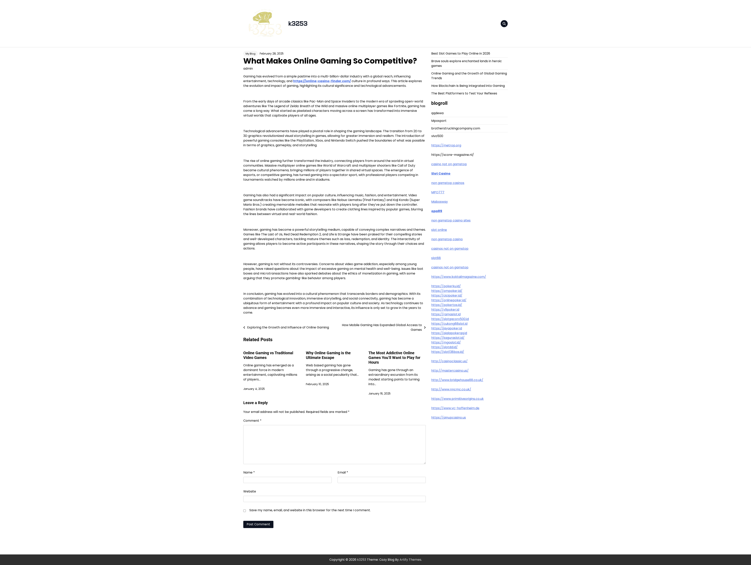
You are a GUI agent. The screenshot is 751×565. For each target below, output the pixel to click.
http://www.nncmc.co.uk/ (451, 389)
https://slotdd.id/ (444, 347)
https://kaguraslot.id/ (447, 337)
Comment (252, 420)
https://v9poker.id (445, 309)
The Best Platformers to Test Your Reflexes (464, 93)
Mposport (438, 120)
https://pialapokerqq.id (449, 333)
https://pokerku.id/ (446, 286)
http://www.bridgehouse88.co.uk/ (457, 380)
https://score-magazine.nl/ (452, 154)
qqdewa (437, 113)
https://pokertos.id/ (446, 305)
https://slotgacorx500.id (450, 319)
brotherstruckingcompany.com (455, 128)
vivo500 (437, 136)
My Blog (250, 53)
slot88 (436, 258)
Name (249, 472)
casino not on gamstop (449, 164)
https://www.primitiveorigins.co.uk (457, 398)
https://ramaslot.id (446, 314)
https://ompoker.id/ (446, 291)
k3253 (297, 23)
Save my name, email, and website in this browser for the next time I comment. (310, 510)
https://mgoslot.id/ (446, 342)
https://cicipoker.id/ (446, 295)
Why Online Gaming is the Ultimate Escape (328, 355)
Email (343, 472)
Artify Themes (410, 559)
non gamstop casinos (447, 183)
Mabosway (439, 201)
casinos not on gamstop (449, 248)
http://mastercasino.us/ (450, 370)
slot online (439, 230)
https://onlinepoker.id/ (448, 300)
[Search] (504, 23)
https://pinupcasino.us (448, 417)
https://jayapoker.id (446, 328)
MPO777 (437, 192)
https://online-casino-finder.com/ (322, 81)
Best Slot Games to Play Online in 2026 (460, 53)
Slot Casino (440, 173)
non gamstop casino (447, 239)
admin (248, 68)
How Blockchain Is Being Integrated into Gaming (468, 85)
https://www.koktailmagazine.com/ (458, 276)
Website (249, 491)
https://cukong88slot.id (449, 323)
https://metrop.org (446, 145)
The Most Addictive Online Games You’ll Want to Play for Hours (394, 358)
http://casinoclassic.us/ (449, 361)
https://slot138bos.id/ (447, 352)
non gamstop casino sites (451, 220)
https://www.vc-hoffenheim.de (455, 408)
